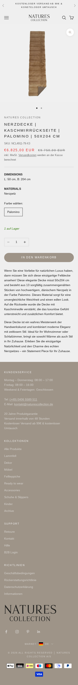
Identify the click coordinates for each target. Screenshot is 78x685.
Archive (9, 510)
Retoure (9, 531)
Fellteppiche (12, 476)
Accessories (12, 490)
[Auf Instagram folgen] (17, 632)
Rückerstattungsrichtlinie (20, 580)
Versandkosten (27, 155)
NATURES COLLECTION (22, 117)
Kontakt (9, 538)
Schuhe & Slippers (16, 497)
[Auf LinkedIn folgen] (39, 632)
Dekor (8, 462)
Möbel (8, 469)
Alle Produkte (13, 449)
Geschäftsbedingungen (19, 573)
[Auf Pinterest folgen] (28, 632)
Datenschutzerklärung (18, 587)
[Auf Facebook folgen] (6, 632)
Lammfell (10, 456)
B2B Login (11, 552)
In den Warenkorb (39, 257)
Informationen (13, 593)
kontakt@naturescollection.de (33, 404)
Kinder (8, 504)
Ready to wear (13, 483)
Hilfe (7, 545)
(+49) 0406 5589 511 (23, 399)
